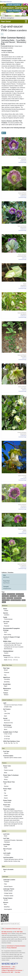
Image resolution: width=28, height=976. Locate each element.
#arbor (3, 598)
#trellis (3, 602)
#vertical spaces (11, 594)
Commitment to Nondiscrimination (16, 946)
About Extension (6, 966)
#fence (23, 600)
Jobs (13, 966)
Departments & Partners (8, 968)
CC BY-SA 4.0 (23, 567)
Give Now (17, 972)
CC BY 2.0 (24, 258)
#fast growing (13, 596)
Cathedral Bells (7, 40)
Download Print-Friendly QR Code (11, 923)
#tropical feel (21, 596)
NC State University (7, 931)
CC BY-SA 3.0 (23, 160)
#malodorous (10, 598)
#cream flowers (5, 600)
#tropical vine (5, 596)
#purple (4, 594)
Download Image (22, 162)
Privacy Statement (12, 947)
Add (4, 133)
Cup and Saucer (8, 42)
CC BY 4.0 (24, 532)
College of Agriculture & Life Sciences (12, 970)
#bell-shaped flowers (15, 600)
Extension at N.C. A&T (7, 972)
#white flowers (17, 598)
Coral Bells (20, 40)
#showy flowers (19, 594)
